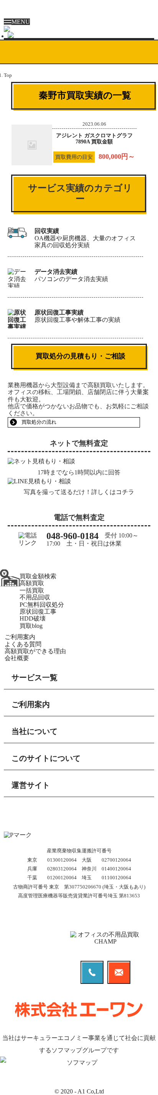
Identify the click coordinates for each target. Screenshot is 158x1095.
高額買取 (32, 583)
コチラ (125, 492)
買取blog (31, 625)
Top (8, 75)
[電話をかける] (79, 29)
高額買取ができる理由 (35, 651)
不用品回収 (35, 597)
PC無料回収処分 (42, 604)
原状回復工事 (38, 611)
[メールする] (81, 35)
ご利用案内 (20, 637)
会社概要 (17, 658)
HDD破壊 (33, 618)
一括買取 (32, 590)
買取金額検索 (38, 576)
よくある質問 (23, 644)
